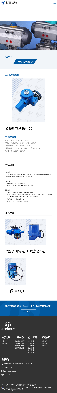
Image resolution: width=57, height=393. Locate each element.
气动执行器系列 (20, 343)
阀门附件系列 (19, 346)
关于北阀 (5, 337)
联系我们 (5, 359)
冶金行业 (31, 341)
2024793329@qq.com (10, 371)
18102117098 (8, 367)
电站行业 (31, 343)
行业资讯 (44, 341)
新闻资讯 (45, 337)
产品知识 (44, 346)
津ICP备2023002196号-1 (34, 388)
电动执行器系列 (26, 61)
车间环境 (4, 343)
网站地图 (48, 388)
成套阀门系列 (19, 348)
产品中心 (19, 337)
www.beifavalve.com (10, 375)
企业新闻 (44, 343)
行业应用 (32, 337)
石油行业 (31, 346)
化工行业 (31, 348)
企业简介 (4, 341)
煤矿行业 (31, 350)
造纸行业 (31, 352)
